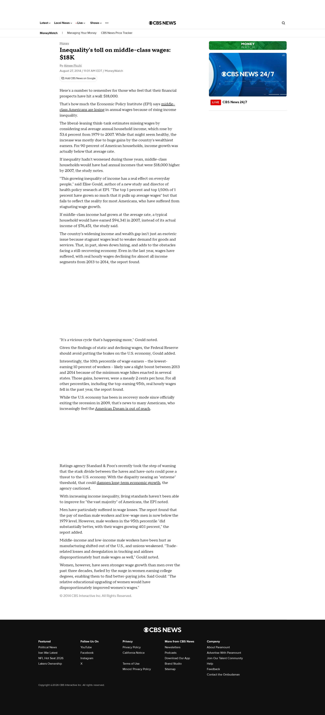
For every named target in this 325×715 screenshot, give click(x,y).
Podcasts (170, 652)
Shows (95, 22)
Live (80, 23)
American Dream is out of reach (122, 408)
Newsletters (172, 647)
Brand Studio (173, 663)
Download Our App (177, 658)
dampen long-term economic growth (128, 482)
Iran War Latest (48, 652)
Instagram (86, 658)
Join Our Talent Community (225, 658)
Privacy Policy (132, 647)
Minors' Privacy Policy (137, 669)
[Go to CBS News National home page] (162, 23)
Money (64, 43)
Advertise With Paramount (224, 652)
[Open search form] (283, 23)
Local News (62, 22)
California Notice (134, 652)
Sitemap (170, 669)
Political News (47, 647)
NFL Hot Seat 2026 (50, 658)
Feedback (213, 669)
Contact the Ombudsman (223, 674)
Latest (44, 22)
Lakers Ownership (50, 663)
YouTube (86, 647)
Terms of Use (131, 663)
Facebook (86, 652)
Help (210, 663)
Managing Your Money (81, 33)
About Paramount (218, 647)
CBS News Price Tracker (116, 33)
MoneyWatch (49, 33)
